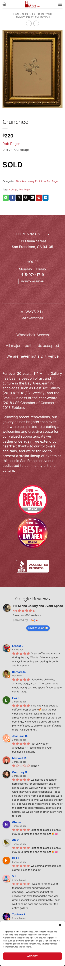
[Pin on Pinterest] (39, 198)
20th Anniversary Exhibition (35, 15)
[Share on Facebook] (12, 198)
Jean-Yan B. (20, 736)
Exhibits (38, 14)
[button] (60, 925)
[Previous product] (36, 23)
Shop (26, 14)
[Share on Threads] (26, 198)
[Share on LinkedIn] (45, 198)
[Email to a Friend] (32, 198)
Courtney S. (20, 772)
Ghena (16, 822)
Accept (32, 956)
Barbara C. (19, 672)
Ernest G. (18, 646)
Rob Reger (11, 144)
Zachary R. (19, 914)
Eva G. (16, 698)
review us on (36, 627)
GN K (15, 840)
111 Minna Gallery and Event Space (38, 606)
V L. (14, 876)
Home (16, 14)
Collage (13, 189)
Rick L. (16, 858)
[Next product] (29, 23)
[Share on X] (19, 198)
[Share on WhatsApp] (6, 198)
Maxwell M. (19, 758)
